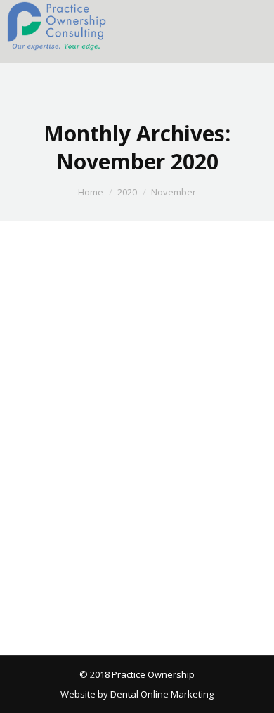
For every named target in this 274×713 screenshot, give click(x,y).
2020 (127, 192)
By (106, 434)
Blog (41, 434)
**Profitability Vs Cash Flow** (126, 409)
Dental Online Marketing (161, 694)
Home (90, 192)
